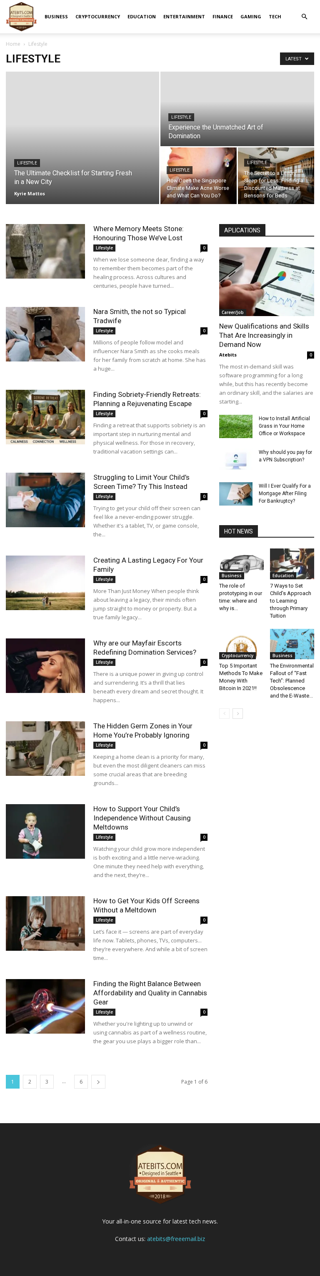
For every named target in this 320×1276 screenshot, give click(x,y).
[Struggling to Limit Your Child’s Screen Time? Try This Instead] (45, 500)
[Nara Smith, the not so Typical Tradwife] (45, 334)
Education (142, 16)
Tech (275, 16)
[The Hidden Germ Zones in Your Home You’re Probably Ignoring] (45, 748)
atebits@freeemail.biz (176, 1239)
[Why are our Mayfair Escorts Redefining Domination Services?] (45, 665)
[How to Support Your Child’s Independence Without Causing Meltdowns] (45, 831)
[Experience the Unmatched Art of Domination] (237, 109)
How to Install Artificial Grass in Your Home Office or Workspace (284, 426)
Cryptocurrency (97, 16)
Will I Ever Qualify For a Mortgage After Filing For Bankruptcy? (285, 493)
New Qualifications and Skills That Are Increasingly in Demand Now (264, 335)
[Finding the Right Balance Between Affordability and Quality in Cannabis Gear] (45, 1006)
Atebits (228, 354)
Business (56, 16)
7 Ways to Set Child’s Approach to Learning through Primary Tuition (290, 601)
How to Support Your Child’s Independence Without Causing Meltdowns (142, 818)
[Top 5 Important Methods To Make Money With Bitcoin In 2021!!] (241, 644)
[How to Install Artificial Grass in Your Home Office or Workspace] (235, 426)
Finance (222, 16)
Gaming (250, 16)
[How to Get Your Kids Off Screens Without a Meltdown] (45, 923)
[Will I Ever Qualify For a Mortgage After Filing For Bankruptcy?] (235, 494)
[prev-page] (224, 713)
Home (13, 43)
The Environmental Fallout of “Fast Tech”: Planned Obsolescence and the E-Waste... (292, 681)
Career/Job (233, 312)
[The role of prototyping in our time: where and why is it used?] (241, 563)
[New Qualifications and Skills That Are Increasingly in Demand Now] (266, 281)
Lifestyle (27, 163)
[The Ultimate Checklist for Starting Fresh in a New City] (82, 138)
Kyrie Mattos (29, 193)
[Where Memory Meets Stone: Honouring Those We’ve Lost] (45, 251)
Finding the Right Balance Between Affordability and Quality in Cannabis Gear (150, 992)
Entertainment (184, 16)
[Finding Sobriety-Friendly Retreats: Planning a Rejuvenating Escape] (45, 417)
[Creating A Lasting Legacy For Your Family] (45, 583)
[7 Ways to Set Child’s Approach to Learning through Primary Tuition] (292, 563)
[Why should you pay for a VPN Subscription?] (235, 460)
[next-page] (98, 1082)
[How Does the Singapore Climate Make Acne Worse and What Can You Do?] (198, 175)
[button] (304, 17)
